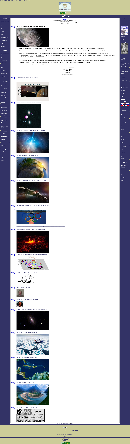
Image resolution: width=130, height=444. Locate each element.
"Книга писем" (3, 57)
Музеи (122, 125)
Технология (122, 93)
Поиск (121, 149)
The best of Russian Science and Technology (124, 182)
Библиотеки (122, 158)
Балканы (2, 31)
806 (65, 423)
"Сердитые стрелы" (4, 62)
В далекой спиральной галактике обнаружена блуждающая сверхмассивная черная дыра (32, 309)
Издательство (3, 44)
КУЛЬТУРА (5, 64)
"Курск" (2, 28)
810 (71, 423)
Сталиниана (3, 102)
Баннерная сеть (123, 167)
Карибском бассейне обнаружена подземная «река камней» (27, 357)
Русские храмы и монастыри (3, 77)
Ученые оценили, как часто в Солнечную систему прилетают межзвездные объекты (31, 180)
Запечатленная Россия (4, 100)
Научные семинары (123, 66)
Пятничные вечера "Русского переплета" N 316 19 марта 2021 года (28, 272)
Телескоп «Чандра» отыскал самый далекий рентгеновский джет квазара (29, 102)
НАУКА (125, 18)
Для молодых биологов (124, 107)
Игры (121, 126)
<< (57, 423)
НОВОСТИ (124, 171)
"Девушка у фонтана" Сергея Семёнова (23, 287)
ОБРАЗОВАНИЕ (124, 80)
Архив (65, 434)
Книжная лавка (3, 46)
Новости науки (123, 177)
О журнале (122, 139)
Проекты (122, 150)
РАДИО (125, 117)
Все (121, 174)
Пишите (12, 0)
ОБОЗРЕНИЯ (5, 50)
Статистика (69, 434)
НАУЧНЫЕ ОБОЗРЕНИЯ (125, 68)
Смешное (122, 131)
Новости (15, 0)
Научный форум (123, 22)
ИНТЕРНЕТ (125, 162)
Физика (122, 94)
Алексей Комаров (66, 439)
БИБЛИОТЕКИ (124, 110)
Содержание (5, 0)
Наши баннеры (123, 169)
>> (72, 423)
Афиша (2, 22)
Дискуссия (28, 0)
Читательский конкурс (4, 137)
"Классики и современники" (5, 53)
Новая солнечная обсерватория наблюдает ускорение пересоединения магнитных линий (32, 254)
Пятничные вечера (3, 120)
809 (69, 423)
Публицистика (3, 27)
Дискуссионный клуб (4, 107)
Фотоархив (2, 160)
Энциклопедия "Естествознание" (123, 59)
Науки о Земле (123, 90)
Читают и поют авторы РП (124, 119)
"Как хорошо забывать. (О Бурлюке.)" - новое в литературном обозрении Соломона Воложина (33, 205)
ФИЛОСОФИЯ (5, 81)
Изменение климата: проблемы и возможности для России (27, 332)
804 (63, 423)
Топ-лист (24, 0)
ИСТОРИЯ (5, 88)
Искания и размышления (4, 37)
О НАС (125, 133)
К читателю (3, 24)
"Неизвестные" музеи (4, 73)
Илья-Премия (3, 139)
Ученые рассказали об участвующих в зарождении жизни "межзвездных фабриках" (31, 130)
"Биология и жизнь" (123, 77)
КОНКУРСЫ (5, 131)
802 (60, 423)
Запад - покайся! (19, 208)
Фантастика (3, 145)
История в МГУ (3, 92)
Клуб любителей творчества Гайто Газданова (5, 124)
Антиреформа (123, 85)
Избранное (122, 156)
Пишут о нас (122, 142)
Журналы (122, 153)
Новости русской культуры (5, 21)
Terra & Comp (25, 65)
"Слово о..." (2, 54)
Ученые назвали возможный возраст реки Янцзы (25, 382)
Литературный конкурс (4, 136)
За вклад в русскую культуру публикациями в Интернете (5, 134)
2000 (2, 157)
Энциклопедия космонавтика (123, 56)
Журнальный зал (123, 60)
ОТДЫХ (125, 122)
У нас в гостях (3, 43)
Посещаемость (123, 152)
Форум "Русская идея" (4, 110)
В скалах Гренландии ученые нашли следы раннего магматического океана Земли (31, 229)
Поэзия (2, 34)
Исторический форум (4, 113)
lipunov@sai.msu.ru (75, 430)
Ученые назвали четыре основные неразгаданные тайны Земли (27, 155)
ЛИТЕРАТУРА (5, 18)
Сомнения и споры (4, 40)
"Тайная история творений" (5, 56)
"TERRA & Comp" (123, 73)
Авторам (63, 434)
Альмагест (2, 99)
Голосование (19, 0)
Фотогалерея (3, 70)
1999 (2, 158)
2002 (2, 154)
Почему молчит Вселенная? (125, 24)
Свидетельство (63, 20)
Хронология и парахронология (3, 96)
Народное (122, 129)
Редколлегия (122, 136)
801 (58, 423)
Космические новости (124, 54)
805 (64, 423)
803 (61, 423)
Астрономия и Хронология (5, 97)
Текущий (2, 151)
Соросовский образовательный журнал (124, 87)
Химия (122, 96)
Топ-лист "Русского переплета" (123, 165)
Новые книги (3, 41)
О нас (9, 0)
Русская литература (123, 97)
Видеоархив (3, 78)
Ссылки (67, 434)
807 (67, 423)
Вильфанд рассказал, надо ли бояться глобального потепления (27, 77)
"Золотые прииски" (4, 60)
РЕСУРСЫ (124, 146)
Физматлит (122, 62)
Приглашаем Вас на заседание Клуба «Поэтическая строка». (27, 407)
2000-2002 (124, 42)
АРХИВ (5, 149)
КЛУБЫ (5, 117)
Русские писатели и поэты (124, 155)
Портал (1, 0)
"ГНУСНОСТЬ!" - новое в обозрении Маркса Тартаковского (27, 299)
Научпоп (122, 114)
